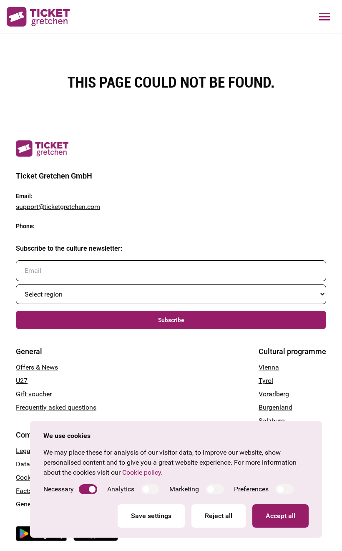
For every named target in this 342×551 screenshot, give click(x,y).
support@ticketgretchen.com (58, 207)
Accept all (280, 516)
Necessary (58, 489)
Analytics (120, 489)
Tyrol (266, 381)
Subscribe (171, 320)
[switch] (88, 489)
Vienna (269, 367)
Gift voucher (34, 394)
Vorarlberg (274, 394)
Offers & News (37, 367)
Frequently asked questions (56, 407)
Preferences (251, 489)
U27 (22, 381)
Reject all (218, 516)
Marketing (184, 489)
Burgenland (275, 407)
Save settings (151, 516)
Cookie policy (141, 472)
